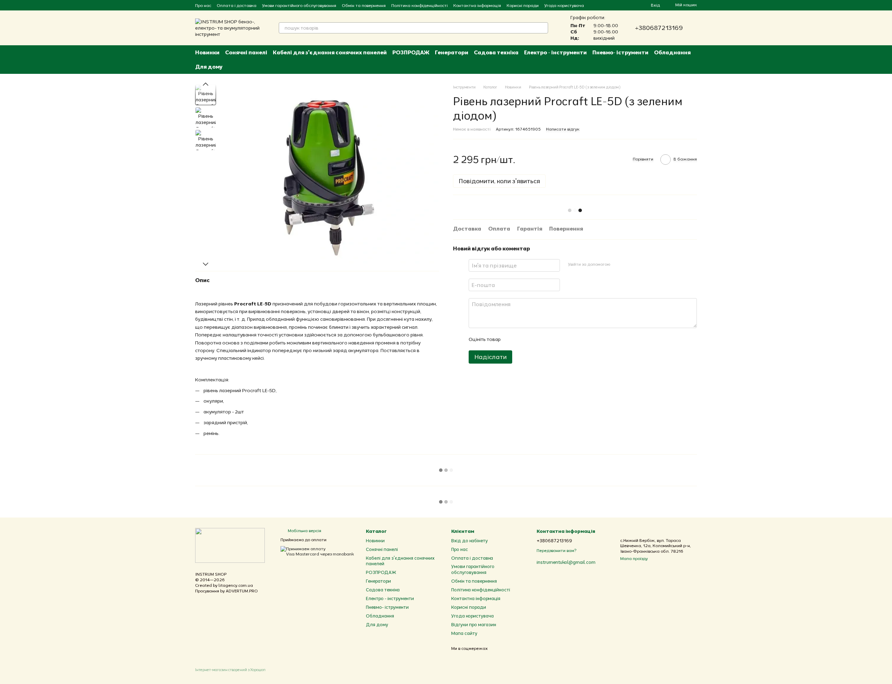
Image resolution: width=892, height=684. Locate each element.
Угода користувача (564, 5)
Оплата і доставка (236, 5)
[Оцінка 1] (511, 339)
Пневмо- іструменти (620, 52)
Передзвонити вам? (556, 550)
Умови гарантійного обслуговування (299, 5)
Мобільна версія (304, 530)
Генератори (451, 52)
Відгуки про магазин (473, 624)
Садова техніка (496, 52)
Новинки (207, 52)
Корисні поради (523, 5)
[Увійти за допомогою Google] (629, 264)
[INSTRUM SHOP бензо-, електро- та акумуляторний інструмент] (230, 544)
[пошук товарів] (542, 27)
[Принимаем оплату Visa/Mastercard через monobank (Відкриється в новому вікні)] (317, 550)
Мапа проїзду (634, 558)
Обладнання (672, 52)
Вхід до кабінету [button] (469, 540)
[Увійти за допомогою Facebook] (618, 264)
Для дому (208, 66)
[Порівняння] (620, 5)
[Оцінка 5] (556, 339)
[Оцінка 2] (523, 339)
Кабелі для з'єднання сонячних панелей (330, 52)
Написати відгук (562, 128)
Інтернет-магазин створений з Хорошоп (230, 669)
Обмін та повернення (364, 5)
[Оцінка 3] (534, 339)
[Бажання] (633, 5)
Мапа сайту (464, 633)
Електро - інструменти (555, 52)
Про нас (203, 5)
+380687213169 (659, 28)
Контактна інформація (477, 5)
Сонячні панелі (246, 52)
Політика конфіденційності (419, 5)
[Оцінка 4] (545, 339)
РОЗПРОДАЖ (410, 52)
